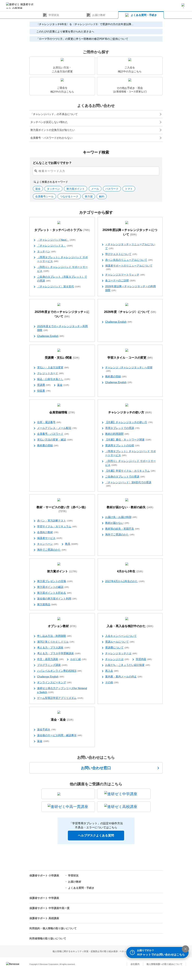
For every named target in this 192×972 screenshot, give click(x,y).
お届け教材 (98, 14)
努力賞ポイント (62, 571)
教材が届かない (117, 522)
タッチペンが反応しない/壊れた (49, 122)
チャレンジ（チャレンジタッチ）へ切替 (128, 369)
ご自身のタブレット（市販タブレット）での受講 (62, 278)
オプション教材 (62, 626)
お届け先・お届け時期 (121, 517)
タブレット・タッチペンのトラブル (62, 230)
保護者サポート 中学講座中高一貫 (49, 908)
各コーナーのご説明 (120, 280)
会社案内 (135, 964)
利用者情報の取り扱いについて (47, 938)
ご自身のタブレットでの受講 (125, 476)
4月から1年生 (130, 571)
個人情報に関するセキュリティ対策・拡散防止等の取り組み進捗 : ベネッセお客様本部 (96, 951)
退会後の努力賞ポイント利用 (57, 598)
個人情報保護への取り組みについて (164, 964)
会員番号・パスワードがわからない (51, 137)
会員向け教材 (47, 532)
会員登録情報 (62, 412)
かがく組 (78, 659)
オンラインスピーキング (54, 682)
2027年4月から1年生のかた (125, 581)
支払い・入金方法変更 (53, 367)
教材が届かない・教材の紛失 (130, 507)
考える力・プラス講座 (53, 647)
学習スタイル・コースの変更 (130, 357)
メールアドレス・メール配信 (57, 427)
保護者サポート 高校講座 (44, 918)
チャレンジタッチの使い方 (130, 412)
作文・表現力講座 (50, 659)
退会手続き (46, 729)
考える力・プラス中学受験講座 (59, 653)
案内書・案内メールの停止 (123, 676)
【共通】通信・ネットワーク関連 (128, 439)
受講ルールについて (119, 641)
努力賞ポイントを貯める (54, 592)
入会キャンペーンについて (121, 635)
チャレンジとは (117, 659)
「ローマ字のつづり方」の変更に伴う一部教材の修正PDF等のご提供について (82, 38)
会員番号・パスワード (53, 433)
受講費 (44, 384)
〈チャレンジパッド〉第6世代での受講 (128, 484)
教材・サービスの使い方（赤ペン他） (62, 509)
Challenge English (50, 335)
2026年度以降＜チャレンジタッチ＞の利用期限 (130, 288)
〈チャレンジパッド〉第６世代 (59, 286)
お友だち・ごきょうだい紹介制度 (127, 664)
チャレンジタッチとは (121, 653)
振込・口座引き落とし (53, 379)
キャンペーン (47, 543)
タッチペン (46, 251)
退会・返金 (62, 719)
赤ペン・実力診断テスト (55, 520)
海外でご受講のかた (51, 549)
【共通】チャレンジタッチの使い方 (129, 422)
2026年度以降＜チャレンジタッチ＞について (130, 232)
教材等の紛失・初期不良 (122, 528)
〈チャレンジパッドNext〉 (56, 239)
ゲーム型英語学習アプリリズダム (60, 697)
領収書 (44, 390)
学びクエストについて (121, 254)
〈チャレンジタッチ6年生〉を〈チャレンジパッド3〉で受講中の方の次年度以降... (85, 24)
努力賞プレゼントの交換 (55, 581)
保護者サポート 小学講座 (44, 875)
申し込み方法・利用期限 (54, 635)
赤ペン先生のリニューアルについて (129, 259)
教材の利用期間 (117, 433)
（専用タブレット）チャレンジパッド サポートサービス (62, 259)
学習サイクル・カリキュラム (57, 526)
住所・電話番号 (49, 422)
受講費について (117, 647)
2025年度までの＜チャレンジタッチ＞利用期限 (62, 328)
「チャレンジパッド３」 (55, 245)
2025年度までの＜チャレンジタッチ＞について (62, 314)
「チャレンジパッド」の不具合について (54, 114)
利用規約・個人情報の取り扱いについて (53, 928)
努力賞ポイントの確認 (53, 586)
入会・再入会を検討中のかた (130, 626)
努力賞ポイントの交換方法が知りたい (52, 129)
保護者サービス (49, 538)
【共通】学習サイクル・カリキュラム (130, 470)
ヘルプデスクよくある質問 (96, 835)
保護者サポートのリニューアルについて (128, 267)
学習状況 (54, 14)
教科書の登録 (116, 376)
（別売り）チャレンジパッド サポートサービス (62, 268)
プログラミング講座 (52, 664)
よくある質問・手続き (144, 14)
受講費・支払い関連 (62, 357)
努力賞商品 (47, 604)
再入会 (112, 670)
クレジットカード (50, 373)
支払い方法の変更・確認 (55, 439)
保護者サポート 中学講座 (44, 897)
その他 (112, 682)
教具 (71, 543)
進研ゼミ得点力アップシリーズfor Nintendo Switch (62, 690)
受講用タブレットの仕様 (122, 445)
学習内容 (144, 659)
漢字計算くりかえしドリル (55, 641)
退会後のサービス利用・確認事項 (59, 735)
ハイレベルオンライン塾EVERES (59, 670)
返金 (63, 384)
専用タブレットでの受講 (122, 427)
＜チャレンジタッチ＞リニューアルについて (130, 246)
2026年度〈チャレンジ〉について (130, 311)
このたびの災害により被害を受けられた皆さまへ (65, 31)
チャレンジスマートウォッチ (125, 274)
